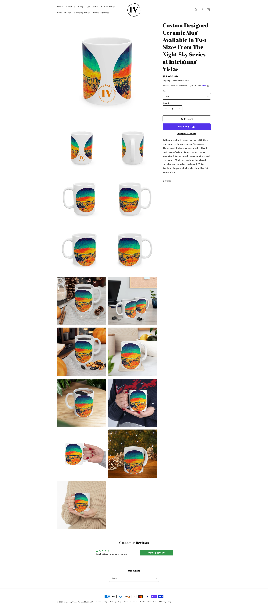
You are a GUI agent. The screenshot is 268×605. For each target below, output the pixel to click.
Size (165, 91)
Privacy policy (115, 602)
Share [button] (168, 180)
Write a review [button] (156, 552)
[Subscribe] (156, 578)
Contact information (148, 602)
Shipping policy (165, 602)
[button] (196, 10)
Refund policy (101, 602)
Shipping (166, 80)
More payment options (186, 133)
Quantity (167, 103)
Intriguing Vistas (70, 602)
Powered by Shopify (86, 602)
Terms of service (130, 602)
